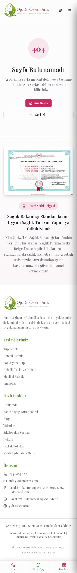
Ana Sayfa (41, 103)
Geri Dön (41, 115)
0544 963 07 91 (56, 547)
